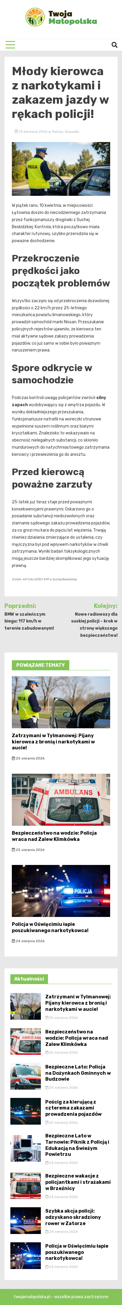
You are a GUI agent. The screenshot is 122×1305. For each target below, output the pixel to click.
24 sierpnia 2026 (29, 941)
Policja (57, 132)
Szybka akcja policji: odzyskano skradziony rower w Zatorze (73, 1217)
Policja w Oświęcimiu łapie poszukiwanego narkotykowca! (50, 927)
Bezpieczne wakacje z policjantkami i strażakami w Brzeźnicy (78, 1182)
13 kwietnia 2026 (33, 132)
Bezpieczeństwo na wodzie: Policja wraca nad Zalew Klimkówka (54, 836)
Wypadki (72, 132)
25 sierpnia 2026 (29, 758)
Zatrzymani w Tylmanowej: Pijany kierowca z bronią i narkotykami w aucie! (53, 742)
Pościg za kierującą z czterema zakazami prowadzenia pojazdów (73, 1108)
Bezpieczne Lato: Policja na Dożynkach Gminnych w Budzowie (78, 1073)
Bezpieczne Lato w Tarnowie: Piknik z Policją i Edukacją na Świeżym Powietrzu (77, 1145)
